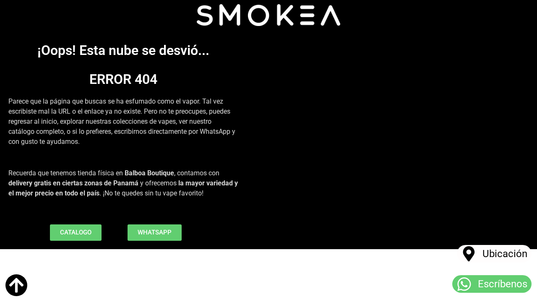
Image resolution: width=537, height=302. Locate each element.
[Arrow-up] (16, 285)
